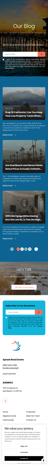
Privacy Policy (9, 68)
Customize (24, 452)
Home (5, 412)
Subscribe (41, 54)
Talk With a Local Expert (24, 287)
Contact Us (31, 420)
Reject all (24, 446)
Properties (30, 412)
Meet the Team (33, 416)
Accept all (24, 458)
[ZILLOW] (5, 401)
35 (30, 249)
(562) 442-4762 (10, 365)
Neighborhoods (9, 416)
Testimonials (8, 420)
